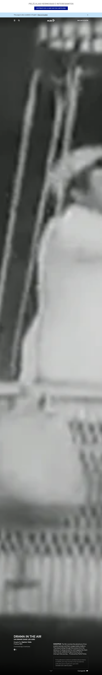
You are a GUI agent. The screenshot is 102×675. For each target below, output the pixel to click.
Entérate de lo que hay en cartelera (51, 8)
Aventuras (26, 646)
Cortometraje (18, 646)
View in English (42, 15)
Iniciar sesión (82, 20)
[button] (14, 20)
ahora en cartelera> (64, 665)
